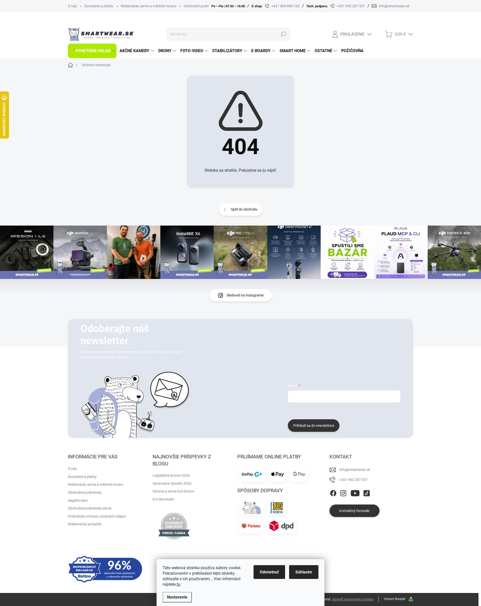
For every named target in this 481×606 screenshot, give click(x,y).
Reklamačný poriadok (84, 524)
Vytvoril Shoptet (394, 599)
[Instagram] (343, 492)
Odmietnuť (269, 572)
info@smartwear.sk (354, 470)
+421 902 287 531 (353, 480)
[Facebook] (333, 492)
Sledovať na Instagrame (245, 295)
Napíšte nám (78, 500)
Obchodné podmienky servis (89, 508)
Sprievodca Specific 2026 (172, 483)
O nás (72, 6)
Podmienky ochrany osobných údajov (97, 516)
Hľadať (283, 34)
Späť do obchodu (244, 209)
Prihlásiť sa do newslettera (313, 426)
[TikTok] (366, 492)
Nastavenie (177, 597)
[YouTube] (355, 492)
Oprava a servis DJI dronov (173, 491)
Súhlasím (303, 572)
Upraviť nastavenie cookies (353, 599)
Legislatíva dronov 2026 (171, 475)
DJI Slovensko (163, 499)
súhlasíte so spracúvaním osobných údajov (348, 410)
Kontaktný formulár (354, 511)
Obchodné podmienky (200, 6)
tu (178, 584)
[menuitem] (92, 51)
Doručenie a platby (98, 6)
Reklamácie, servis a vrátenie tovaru (148, 6)
